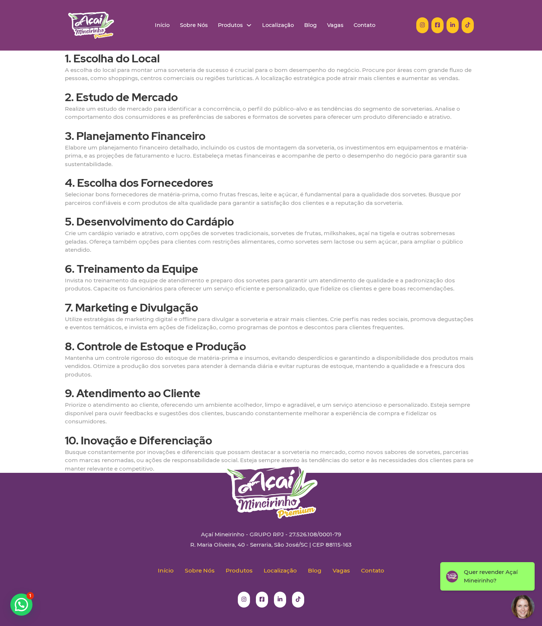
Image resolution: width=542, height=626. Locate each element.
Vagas (335, 25)
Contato (364, 25)
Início (162, 25)
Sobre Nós (194, 25)
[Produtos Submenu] (249, 25)
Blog (310, 25)
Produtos (230, 25)
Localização (278, 25)
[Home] (91, 25)
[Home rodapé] (271, 486)
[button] (21, 605)
